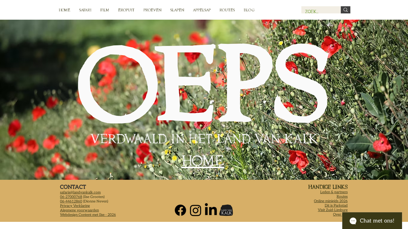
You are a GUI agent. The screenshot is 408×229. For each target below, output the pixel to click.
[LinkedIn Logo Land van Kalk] (210, 210)
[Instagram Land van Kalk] (195, 210)
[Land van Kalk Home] (226, 210)
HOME (202, 160)
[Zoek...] (345, 9)
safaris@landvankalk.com (80, 192)
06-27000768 (71, 197)
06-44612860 (71, 201)
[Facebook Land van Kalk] (180, 210)
